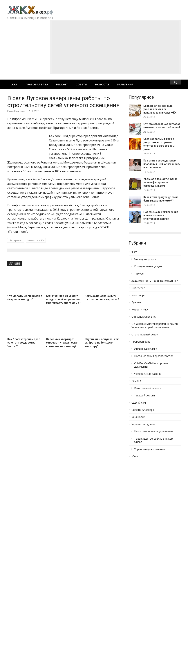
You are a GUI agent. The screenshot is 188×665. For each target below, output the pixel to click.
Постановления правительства (153, 356)
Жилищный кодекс (145, 349)
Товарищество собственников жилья (153, 440)
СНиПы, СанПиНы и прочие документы (151, 365)
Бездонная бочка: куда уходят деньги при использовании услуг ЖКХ (159, 109)
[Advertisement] (115, 47)
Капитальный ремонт (147, 388)
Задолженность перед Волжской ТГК (154, 280)
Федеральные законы (147, 373)
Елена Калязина (16, 111)
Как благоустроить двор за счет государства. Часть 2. (23, 342)
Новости (102, 84)
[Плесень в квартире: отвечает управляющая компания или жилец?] (63, 325)
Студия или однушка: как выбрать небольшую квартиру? (102, 342)
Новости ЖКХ (35, 240)
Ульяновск (138, 417)
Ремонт (62, 84)
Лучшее (14, 263)
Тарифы (139, 273)
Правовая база (37, 84)
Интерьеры (138, 295)
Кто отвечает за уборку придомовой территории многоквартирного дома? (63, 299)
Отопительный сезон (144, 334)
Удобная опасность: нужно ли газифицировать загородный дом (160, 182)
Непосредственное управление (153, 431)
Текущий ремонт (144, 395)
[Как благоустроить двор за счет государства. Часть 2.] (24, 325)
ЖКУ (14, 84)
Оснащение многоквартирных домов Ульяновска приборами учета (154, 325)
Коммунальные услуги (148, 266)
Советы (81, 84)
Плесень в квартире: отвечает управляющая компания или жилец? (62, 342)
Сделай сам (138, 402)
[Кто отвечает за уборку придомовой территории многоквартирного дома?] (63, 281)
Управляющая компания (149, 449)
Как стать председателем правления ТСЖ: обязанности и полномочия (161, 164)
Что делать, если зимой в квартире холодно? (24, 297)
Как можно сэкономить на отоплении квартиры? (102, 297)
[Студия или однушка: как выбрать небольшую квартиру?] (102, 325)
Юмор (135, 456)
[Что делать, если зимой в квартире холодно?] (24, 281)
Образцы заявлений (143, 316)
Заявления (125, 84)
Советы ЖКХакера (142, 409)
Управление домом (143, 424)
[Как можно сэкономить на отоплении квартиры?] (102, 281)
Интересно (16, 240)
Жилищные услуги (145, 259)
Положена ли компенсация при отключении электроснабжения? (160, 215)
